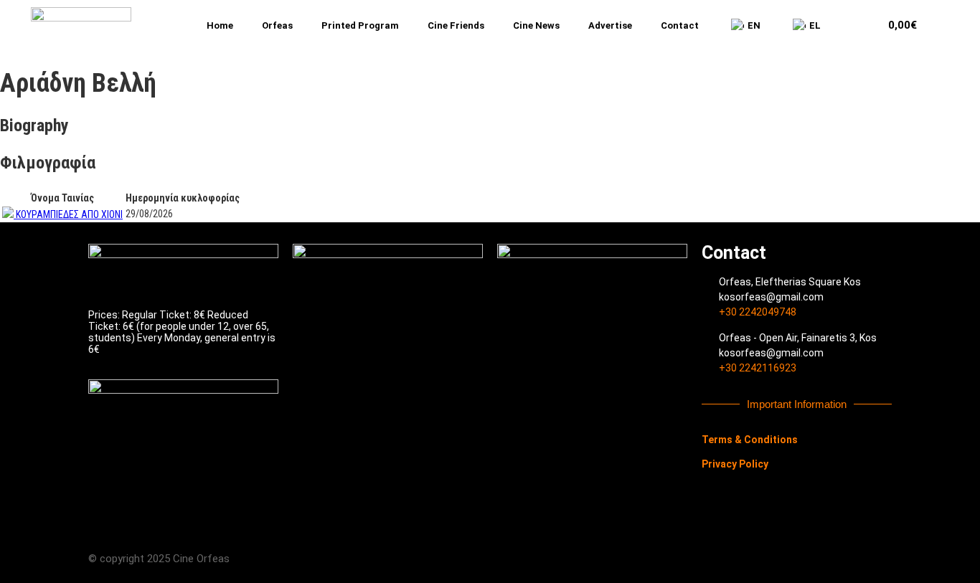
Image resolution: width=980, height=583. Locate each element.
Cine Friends (456, 25)
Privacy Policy (735, 464)
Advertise (610, 25)
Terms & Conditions (750, 439)
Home (220, 25)
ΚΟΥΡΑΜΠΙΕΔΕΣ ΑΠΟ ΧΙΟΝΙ (69, 214)
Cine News (536, 25)
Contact (680, 25)
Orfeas (277, 25)
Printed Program (360, 25)
